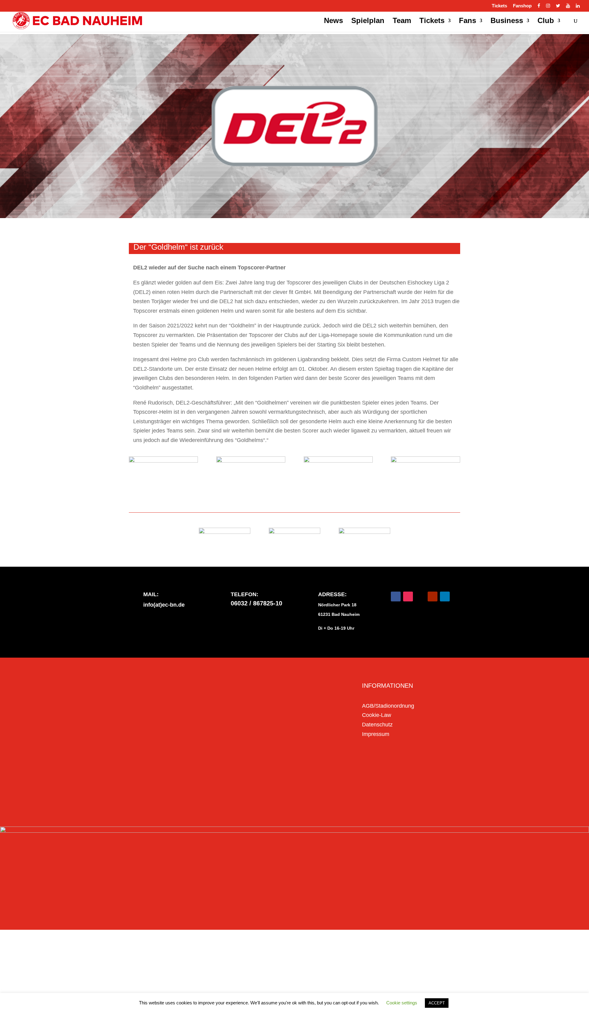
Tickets (499, 5)
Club (545, 21)
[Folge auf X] (420, 596)
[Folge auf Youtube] (432, 596)
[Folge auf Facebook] (396, 596)
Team (402, 21)
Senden (323, 794)
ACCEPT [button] (437, 1003)
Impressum (375, 734)
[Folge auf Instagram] (408, 596)
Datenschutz (377, 725)
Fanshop (522, 5)
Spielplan (367, 21)
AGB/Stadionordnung (388, 706)
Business (507, 21)
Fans (467, 21)
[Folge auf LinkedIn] (445, 596)
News (333, 21)
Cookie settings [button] (401, 1002)
